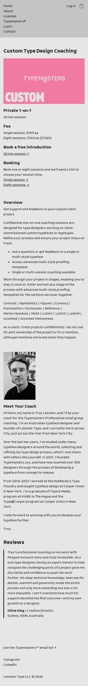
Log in (71, 6)
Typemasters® (11, 21)
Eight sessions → (16, 185)
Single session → (15, 179)
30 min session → (16, 153)
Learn (7, 26)
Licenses (9, 16)
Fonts (7, 6)
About (8, 11)
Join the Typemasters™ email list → (29, 647)
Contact (9, 31)
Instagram (11, 659)
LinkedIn (10, 664)
